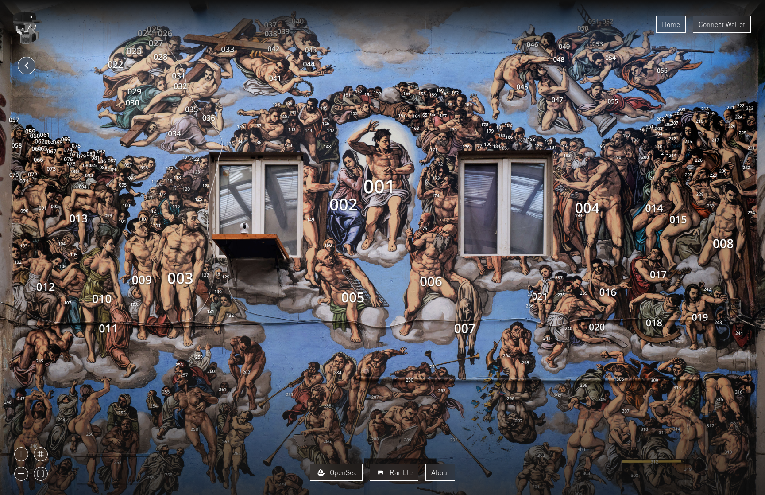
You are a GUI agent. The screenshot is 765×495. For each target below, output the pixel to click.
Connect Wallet (722, 24)
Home (671, 24)
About (440, 472)
